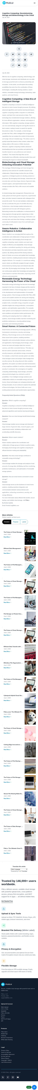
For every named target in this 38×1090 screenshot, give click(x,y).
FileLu (27, 500)
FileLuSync (4, 1031)
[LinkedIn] (25, 60)
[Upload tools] (25, 65)
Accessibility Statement (7, 1054)
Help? (29, 1087)
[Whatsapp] (19, 60)
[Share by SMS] (25, 54)
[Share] (19, 49)
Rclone (3, 1015)
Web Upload (4, 1007)
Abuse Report (5, 1058)
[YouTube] (18, 1077)
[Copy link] (13, 65)
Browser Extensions (7, 1037)
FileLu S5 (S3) (5, 1013)
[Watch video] (19, 65)
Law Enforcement (6, 1062)
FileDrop (3, 1035)
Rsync (3, 1017)
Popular (15, 522)
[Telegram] (31, 54)
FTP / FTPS (4, 1009)
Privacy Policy (5, 1050)
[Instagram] (13, 1077)
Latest (24, 522)
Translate (24, 871)
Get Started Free (7, 901)
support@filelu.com (6, 998)
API (2, 1021)
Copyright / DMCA (6, 1060)
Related (6, 522)
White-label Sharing (7, 1039)
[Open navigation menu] (34, 3)
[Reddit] (13, 60)
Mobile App (4, 1033)
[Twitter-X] (3, 1077)
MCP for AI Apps (6, 1019)
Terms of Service (6, 1052)
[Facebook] (7, 54)
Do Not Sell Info (5, 1056)
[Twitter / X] (13, 54)
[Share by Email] (19, 54)
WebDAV (3, 1011)
